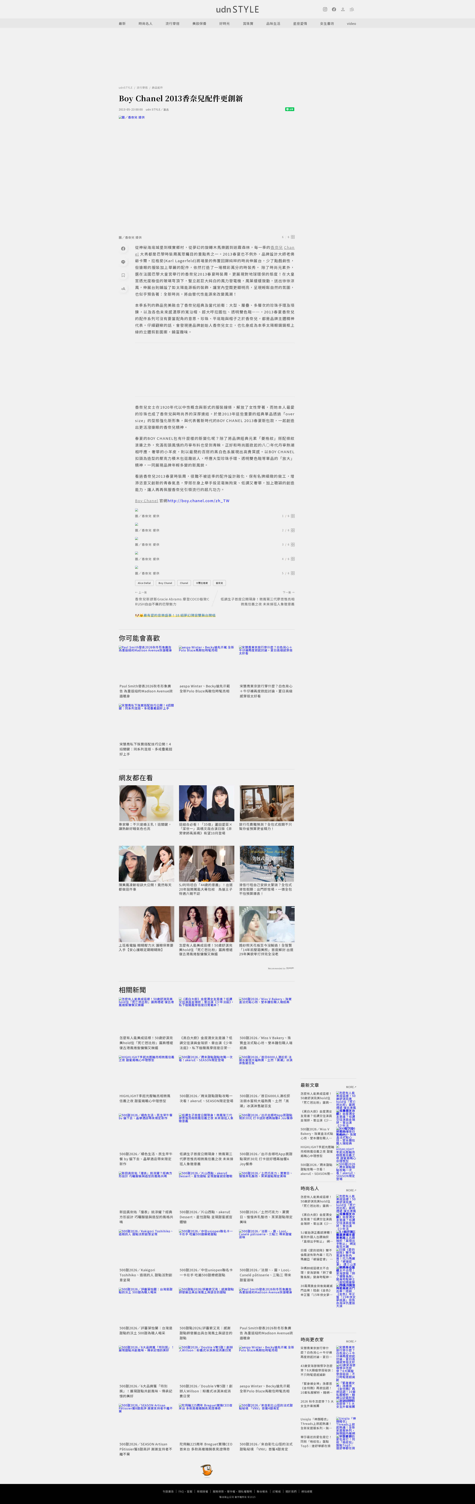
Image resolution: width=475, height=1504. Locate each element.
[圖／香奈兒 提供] (207, 174)
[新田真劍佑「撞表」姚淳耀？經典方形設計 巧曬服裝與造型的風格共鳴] (146, 1190)
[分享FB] (123, 248)
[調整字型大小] (123, 288)
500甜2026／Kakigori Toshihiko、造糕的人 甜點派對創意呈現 (145, 1274)
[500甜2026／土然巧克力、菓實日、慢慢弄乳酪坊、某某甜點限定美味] (267, 1190)
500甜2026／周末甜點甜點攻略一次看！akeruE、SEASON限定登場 (206, 1098)
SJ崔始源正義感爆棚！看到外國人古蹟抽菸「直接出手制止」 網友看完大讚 (317, 1239)
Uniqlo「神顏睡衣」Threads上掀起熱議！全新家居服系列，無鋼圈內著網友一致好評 (316, 1426)
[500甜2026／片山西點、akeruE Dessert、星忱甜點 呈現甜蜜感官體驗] (207, 1190)
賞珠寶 (248, 23)
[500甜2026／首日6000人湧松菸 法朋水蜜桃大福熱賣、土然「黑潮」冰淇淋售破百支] (267, 1074)
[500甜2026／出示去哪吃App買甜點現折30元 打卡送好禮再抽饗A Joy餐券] (267, 1132)
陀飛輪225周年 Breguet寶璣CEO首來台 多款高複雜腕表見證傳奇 (206, 1446)
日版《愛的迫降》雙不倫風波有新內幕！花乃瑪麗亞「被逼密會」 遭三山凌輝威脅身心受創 (317, 1257)
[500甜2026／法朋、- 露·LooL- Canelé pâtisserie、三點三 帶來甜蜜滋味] (267, 1248)
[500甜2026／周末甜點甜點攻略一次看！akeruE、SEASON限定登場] (207, 1074)
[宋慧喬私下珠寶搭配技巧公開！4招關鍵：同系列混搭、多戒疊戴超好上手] (146, 722)
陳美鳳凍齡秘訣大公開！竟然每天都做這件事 (145, 887)
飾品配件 (157, 87)
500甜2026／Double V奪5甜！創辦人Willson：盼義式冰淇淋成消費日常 (206, 1390)
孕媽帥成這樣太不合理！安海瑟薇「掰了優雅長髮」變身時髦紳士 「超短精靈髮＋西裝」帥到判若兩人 (316, 1277)
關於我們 (291, 1491)
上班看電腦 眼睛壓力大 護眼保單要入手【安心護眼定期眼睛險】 (146, 947)
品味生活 (273, 23)
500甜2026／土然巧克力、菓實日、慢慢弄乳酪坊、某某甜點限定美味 (266, 1216)
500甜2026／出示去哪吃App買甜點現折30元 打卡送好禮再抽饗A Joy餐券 (266, 1158)
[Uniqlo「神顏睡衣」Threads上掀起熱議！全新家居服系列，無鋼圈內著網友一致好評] (346, 1423)
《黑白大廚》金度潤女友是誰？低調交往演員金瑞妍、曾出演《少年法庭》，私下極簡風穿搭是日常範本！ (206, 1045)
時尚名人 (146, 23)
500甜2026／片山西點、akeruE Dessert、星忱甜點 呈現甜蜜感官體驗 (206, 1216)
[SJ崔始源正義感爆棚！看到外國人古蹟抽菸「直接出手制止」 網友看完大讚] (346, 1236)
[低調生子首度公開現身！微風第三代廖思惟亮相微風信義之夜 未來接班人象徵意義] (207, 1132)
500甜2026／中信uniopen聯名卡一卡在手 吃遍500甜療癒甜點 (206, 1272)
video (351, 23)
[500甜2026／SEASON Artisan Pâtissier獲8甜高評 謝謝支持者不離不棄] (146, 1422)
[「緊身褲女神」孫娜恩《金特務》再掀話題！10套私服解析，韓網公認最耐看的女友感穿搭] (346, 1388)
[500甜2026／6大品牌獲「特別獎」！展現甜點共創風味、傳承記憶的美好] (146, 1364)
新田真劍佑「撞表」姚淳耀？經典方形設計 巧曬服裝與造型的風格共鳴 (146, 1216)
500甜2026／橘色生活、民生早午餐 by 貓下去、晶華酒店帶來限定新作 (146, 1158)
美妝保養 (199, 23)
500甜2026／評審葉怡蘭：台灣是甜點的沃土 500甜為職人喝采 (146, 1330)
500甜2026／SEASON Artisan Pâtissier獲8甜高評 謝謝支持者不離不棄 (145, 1449)
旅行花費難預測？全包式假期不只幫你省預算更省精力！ (265, 826)
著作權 (231, 1491)
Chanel (184, 582)
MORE (350, 1087)
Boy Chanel (165, 582)
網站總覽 (306, 1491)
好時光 (224, 23)
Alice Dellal (144, 582)
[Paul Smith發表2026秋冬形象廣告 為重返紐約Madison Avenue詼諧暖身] (146, 664)
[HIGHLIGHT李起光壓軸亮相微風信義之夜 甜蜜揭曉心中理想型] (146, 1074)
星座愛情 (300, 23)
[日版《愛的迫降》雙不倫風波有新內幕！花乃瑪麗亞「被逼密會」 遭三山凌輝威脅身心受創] (346, 1254)
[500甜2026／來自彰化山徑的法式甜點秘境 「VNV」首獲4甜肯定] (267, 1422)
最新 (122, 23)
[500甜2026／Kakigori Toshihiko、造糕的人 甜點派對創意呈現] (146, 1248)
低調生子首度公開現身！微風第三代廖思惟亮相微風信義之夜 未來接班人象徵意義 (206, 1158)
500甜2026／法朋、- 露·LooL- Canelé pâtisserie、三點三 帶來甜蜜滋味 (265, 1274)
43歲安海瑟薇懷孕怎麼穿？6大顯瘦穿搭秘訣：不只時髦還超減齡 (317, 1370)
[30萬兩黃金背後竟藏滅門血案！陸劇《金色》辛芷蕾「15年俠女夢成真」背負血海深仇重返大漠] (346, 1290)
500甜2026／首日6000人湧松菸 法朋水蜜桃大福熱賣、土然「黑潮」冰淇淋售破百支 (265, 1100)
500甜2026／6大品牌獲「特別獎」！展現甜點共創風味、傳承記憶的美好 (145, 1390)
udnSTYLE (126, 87)
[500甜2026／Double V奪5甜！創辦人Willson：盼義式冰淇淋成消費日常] (207, 1364)
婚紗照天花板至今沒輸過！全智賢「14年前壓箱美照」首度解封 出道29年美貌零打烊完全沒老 (266, 949)
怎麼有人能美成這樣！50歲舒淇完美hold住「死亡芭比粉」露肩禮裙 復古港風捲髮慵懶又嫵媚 (206, 949)
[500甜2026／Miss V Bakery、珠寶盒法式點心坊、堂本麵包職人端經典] (267, 1015)
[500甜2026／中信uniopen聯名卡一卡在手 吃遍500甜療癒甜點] (207, 1248)
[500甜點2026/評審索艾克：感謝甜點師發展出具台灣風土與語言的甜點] (207, 1306)
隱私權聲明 (245, 1491)
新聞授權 (202, 1491)
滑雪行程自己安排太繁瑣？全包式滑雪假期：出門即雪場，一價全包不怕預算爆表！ (265, 889)
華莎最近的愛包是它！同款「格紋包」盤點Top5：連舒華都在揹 (316, 1441)
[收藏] (123, 275)
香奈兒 (219, 582)
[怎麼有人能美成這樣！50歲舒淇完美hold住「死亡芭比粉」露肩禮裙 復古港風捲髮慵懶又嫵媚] (146, 1015)
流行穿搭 (173, 23)
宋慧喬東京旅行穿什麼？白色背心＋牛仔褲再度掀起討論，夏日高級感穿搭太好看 (266, 690)
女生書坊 (327, 23)
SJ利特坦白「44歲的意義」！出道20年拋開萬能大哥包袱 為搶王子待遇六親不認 (206, 889)
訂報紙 (277, 1491)
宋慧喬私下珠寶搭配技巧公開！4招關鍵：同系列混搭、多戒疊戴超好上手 (145, 749)
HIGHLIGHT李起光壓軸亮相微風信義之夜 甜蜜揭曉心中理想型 (145, 1098)
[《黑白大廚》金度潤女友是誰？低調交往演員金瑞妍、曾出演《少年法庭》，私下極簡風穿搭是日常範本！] (207, 1015)
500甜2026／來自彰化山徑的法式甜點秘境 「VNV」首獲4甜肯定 (266, 1446)
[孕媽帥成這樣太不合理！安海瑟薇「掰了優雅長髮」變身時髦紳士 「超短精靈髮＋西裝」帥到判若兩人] (346, 1272)
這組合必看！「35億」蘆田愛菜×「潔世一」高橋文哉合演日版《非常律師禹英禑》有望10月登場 (205, 828)
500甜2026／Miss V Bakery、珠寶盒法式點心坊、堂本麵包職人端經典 (266, 1042)
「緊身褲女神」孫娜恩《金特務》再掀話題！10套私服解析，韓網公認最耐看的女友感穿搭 (317, 1390)
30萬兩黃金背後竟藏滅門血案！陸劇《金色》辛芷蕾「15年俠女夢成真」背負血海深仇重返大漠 (317, 1295)
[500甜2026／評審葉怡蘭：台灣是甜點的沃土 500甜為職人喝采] (146, 1306)
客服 (189, 1491)
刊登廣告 (168, 1491)
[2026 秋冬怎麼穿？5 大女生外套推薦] (346, 1405)
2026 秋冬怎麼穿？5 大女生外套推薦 (317, 1403)
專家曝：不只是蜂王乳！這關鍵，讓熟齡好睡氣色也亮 (145, 826)
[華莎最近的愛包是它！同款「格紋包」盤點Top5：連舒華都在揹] (346, 1441)
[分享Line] (123, 261)
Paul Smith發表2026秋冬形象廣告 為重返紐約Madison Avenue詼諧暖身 (146, 690)
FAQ (181, 1491)
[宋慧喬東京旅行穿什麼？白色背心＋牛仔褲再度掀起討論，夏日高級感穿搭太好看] (267, 664)
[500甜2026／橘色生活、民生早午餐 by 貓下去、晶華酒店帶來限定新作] (146, 1132)
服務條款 (218, 1491)
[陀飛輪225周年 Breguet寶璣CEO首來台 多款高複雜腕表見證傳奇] (207, 1422)
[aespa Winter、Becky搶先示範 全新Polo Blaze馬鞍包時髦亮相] (207, 664)
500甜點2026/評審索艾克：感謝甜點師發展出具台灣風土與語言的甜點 (206, 1332)
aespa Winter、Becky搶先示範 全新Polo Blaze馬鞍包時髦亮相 (205, 688)
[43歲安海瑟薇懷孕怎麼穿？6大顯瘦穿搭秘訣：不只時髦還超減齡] (346, 1370)
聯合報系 (262, 1491)
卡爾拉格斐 (202, 582)
